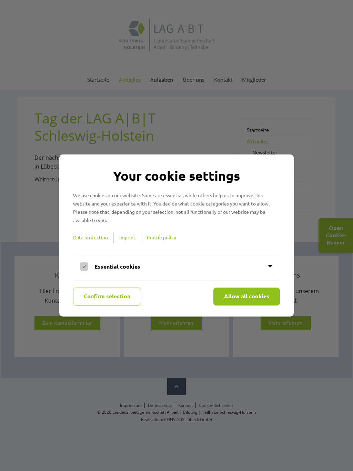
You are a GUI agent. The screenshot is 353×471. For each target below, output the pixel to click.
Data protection (90, 237)
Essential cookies (117, 266)
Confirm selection (107, 296)
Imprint (127, 237)
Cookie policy (161, 237)
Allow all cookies (246, 296)
